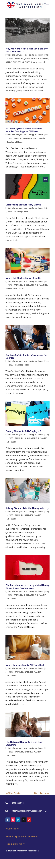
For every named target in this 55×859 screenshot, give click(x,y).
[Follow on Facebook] (7, 819)
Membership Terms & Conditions (21, 836)
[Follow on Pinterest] (29, 819)
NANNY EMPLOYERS (14, 62)
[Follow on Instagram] (13, 819)
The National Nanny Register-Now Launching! (24, 743)
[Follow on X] (23, 819)
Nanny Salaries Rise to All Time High (24, 664)
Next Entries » (42, 793)
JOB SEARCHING (31, 58)
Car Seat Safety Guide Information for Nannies (26, 356)
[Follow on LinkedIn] (18, 819)
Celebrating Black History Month (23, 204)
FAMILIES (19, 58)
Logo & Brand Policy (15, 844)
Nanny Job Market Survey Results (23, 278)
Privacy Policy (12, 828)
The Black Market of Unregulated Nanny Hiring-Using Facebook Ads (27, 586)
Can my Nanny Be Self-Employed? (23, 431)
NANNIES (44, 58)
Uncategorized (38, 62)
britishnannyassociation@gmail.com (25, 55)
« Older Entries (13, 793)
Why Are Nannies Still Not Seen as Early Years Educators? (26, 50)
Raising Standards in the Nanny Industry (27, 508)
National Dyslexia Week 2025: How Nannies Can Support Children (23, 130)
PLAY (27, 62)
